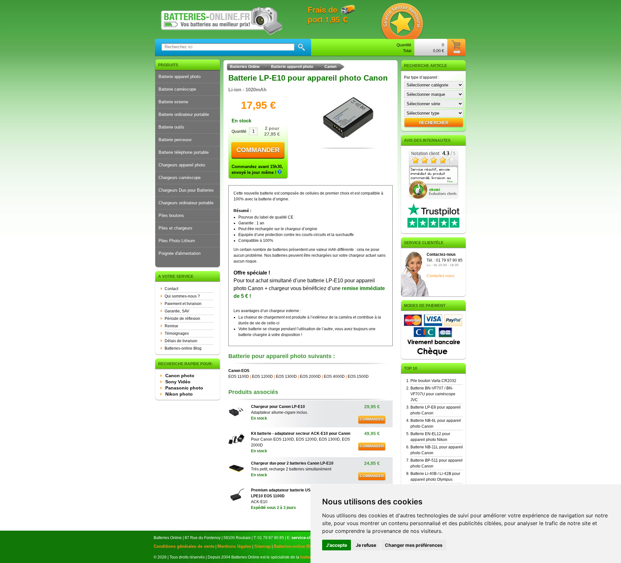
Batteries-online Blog (183, 348)
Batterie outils (171, 127)
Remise (171, 326)
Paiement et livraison (183, 303)
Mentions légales (234, 546)
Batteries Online (245, 66)
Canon (330, 66)
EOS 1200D (262, 376)
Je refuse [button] (366, 545)
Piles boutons (171, 215)
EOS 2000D (310, 376)
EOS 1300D (286, 376)
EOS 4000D (334, 376)
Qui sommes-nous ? (182, 296)
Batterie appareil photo (179, 76)
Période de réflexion (182, 318)
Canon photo (179, 375)
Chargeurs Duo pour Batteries (186, 190)
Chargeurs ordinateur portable (185, 202)
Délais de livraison (181, 341)
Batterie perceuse (174, 139)
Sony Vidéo (178, 381)
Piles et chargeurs (175, 228)
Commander (257, 149)
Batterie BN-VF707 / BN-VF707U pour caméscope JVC (432, 394)
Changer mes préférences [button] (413, 545)
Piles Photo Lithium (176, 240)
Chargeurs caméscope (179, 177)
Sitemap (262, 546)
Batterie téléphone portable (183, 152)
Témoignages (177, 333)
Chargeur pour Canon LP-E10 (278, 406)
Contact (171, 289)
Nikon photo (179, 394)
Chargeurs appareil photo (181, 165)
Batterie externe (173, 101)
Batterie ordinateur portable (183, 114)
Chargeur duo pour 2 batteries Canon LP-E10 (292, 463)
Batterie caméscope (177, 89)
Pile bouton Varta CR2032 (433, 380)
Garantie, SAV (177, 311)
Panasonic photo (184, 387)
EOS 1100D (238, 376)
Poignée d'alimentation (179, 253)
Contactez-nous (440, 276)
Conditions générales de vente (184, 546)
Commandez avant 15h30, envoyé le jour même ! (257, 169)
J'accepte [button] (336, 545)
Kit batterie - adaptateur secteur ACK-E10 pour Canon (300, 433)
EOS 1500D (358, 376)
